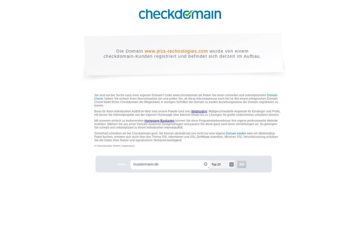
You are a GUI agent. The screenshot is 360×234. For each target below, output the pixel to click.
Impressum (128, 145)
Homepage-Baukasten (159, 120)
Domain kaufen (236, 133)
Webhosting (199, 111)
